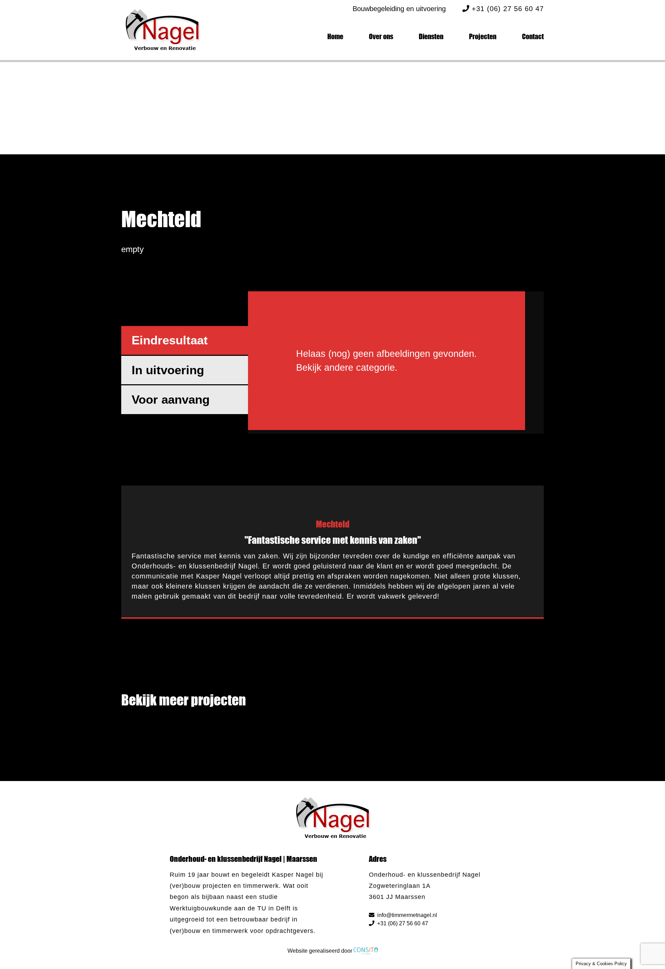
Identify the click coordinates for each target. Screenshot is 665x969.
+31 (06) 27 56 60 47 (508, 8)
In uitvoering (168, 370)
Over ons (381, 36)
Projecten (482, 36)
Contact (533, 36)
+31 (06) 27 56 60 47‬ (402, 923)
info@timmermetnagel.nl (406, 915)
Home (335, 36)
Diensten (431, 36)
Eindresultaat (170, 340)
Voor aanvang (171, 399)
